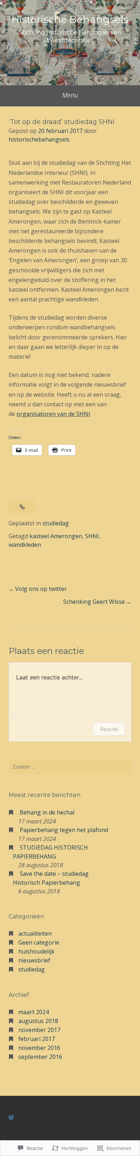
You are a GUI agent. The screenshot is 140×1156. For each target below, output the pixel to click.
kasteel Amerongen (55, 536)
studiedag (55, 523)
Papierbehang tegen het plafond (64, 830)
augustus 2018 (38, 1021)
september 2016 (40, 1057)
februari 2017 (36, 1039)
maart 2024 (33, 1012)
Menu (70, 95)
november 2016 (39, 1048)
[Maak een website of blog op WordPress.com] (11, 1117)
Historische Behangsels (70, 19)
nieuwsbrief (34, 960)
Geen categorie (38, 942)
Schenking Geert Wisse (94, 602)
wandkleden (25, 545)
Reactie (109, 729)
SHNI (92, 536)
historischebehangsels (39, 139)
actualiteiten (35, 933)
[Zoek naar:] (70, 766)
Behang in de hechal (47, 812)
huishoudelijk (36, 951)
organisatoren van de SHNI (53, 414)
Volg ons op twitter (41, 589)
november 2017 (39, 1030)
